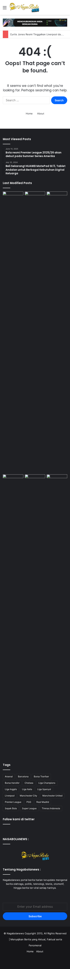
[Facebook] (30, 895)
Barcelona (23, 776)
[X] (35, 895)
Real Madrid (42, 802)
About (40, 113)
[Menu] (5, 9)
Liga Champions (46, 782)
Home (29, 113)
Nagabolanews (15, 933)
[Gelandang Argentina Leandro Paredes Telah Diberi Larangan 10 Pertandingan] (13, 480)
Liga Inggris (11, 789)
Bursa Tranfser (41, 776)
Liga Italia (27, 789)
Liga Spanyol (44, 789)
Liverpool (10, 795)
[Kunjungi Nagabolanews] (35, 22)
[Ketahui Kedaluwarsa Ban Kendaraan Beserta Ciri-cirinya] (35, 197)
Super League (29, 808)
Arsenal (9, 776)
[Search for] (65, 9)
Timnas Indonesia (51, 808)
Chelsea (29, 782)
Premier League (13, 802)
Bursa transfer (12, 782)
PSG (29, 802)
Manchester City (28, 795)
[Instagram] (39, 895)
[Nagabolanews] (24, 7)
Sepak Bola (11, 808)
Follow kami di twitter (19, 819)
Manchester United (52, 795)
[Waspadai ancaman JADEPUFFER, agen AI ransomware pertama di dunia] (57, 332)
